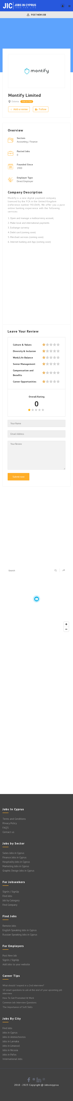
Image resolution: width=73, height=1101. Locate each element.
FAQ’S (6, 827)
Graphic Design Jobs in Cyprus (18, 870)
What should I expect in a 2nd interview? (23, 985)
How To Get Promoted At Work (18, 997)
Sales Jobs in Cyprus (13, 853)
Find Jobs (7, 896)
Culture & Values (22, 344)
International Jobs (12, 1059)
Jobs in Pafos (9, 1054)
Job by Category (11, 900)
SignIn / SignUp (11, 891)
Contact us (8, 832)
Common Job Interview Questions (19, 1002)
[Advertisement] (36, 282)
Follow (42, 109)
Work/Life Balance (23, 357)
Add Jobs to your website (16, 964)
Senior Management (24, 364)
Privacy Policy (10, 823)
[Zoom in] (66, 624)
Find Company (10, 904)
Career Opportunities (24, 381)
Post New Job (38, 14)
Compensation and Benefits (23, 373)
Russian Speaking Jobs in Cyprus (20, 934)
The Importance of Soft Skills (18, 1007)
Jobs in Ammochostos (14, 1037)
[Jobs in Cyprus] (19, 6)
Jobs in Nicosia (10, 1050)
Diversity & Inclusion (24, 351)
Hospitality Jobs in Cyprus (16, 861)
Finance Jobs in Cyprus (14, 857)
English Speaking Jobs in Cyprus (20, 930)
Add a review (20, 109)
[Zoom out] (66, 629)
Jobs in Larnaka (11, 1041)
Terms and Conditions (14, 818)
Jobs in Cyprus (10, 1032)
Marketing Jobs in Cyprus (16, 866)
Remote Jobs (9, 925)
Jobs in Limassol (11, 1045)
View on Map (27, 101)
